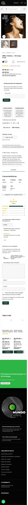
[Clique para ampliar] (4, 36)
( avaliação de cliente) (14, 65)
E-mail (5, 286)
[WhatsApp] (3, 502)
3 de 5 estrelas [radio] (19, 256)
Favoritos (3, 474)
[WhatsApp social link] (16, 123)
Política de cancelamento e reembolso (10, 456)
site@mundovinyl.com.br (7, 485)
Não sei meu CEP (6, 139)
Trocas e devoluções (6, 472)
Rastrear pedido (5, 467)
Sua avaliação (6, 258)
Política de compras (6, 459)
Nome (5, 280)
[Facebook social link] (10, 123)
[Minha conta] (25, 2)
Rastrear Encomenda (6, 464)
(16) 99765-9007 (5, 487)
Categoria (8, 52)
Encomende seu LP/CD (6, 454)
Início (3, 52)
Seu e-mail (7, 93)
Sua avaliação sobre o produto (11, 262)
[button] (2, 26)
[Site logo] (3, 3)
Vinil (14, 52)
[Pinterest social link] (14, 123)
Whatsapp (16, 2)
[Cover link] (13, 429)
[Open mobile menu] (1, 8)
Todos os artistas (5, 469)
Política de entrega (5, 461)
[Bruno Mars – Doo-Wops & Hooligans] (7, 323)
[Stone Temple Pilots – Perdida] (19, 323)
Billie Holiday (16, 127)
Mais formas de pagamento (9, 75)
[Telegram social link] (18, 123)
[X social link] (12, 123)
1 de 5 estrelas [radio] (14, 255)
